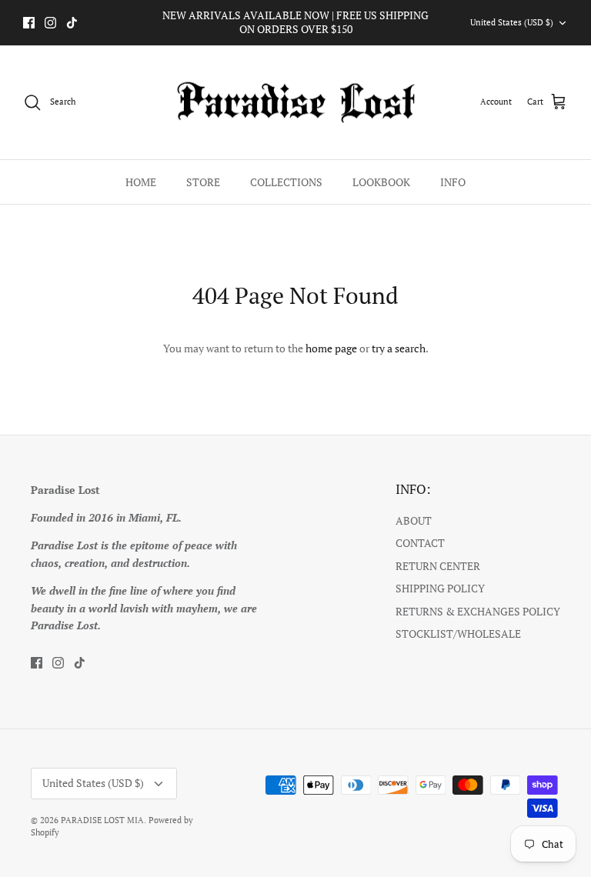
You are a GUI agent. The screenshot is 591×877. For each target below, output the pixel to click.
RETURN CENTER (438, 566)
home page (331, 348)
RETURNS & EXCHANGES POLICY (478, 611)
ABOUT (414, 520)
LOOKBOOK (381, 182)
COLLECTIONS (286, 182)
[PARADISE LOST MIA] (296, 103)
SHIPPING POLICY (440, 588)
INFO (453, 182)
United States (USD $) (511, 22)
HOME (140, 182)
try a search (399, 348)
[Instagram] (50, 22)
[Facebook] (29, 22)
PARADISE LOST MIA (102, 820)
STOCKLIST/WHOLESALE (458, 633)
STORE (203, 182)
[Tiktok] (72, 22)
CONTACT (420, 542)
